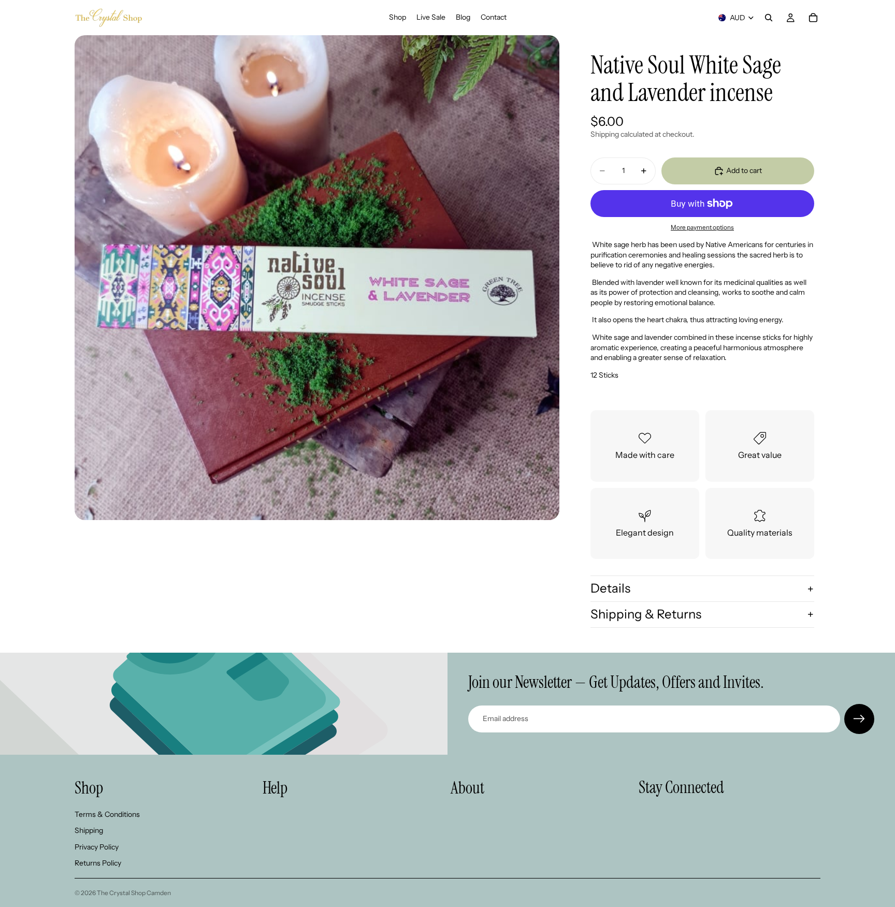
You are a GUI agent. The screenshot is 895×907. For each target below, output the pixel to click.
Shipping (89, 830)
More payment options (702, 227)
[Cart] (813, 17)
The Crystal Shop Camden (134, 893)
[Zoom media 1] (317, 277)
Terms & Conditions (107, 814)
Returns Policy (98, 863)
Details (610, 588)
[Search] (768, 17)
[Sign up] (859, 719)
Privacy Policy (97, 847)
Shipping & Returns (645, 614)
